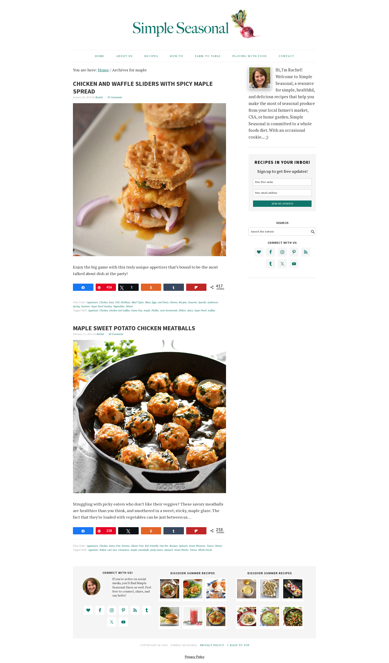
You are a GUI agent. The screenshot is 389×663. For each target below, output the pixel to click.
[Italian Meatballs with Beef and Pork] (215, 624)
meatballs (143, 549)
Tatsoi (210, 545)
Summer (85, 306)
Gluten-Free (137, 545)
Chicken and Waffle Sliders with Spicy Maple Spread (143, 87)
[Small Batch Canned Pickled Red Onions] (192, 624)
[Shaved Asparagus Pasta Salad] (269, 624)
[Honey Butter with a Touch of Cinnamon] (246, 596)
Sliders (182, 310)
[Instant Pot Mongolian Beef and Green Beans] (169, 596)
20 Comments (116, 334)
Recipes (183, 302)
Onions (173, 302)
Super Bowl (200, 310)
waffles (211, 310)
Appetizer (93, 310)
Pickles (155, 310)
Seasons (192, 302)
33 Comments (114, 97)
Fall (117, 302)
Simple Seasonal (194, 23)
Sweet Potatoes (197, 545)
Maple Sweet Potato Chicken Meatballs (134, 328)
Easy (111, 302)
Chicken (103, 302)
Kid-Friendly (151, 545)
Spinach (183, 545)
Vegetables (118, 306)
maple (147, 310)
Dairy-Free (114, 545)
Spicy (190, 310)
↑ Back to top (238, 645)
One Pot (164, 545)
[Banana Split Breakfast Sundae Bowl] (292, 596)
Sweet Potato (181, 549)
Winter (129, 306)
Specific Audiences (208, 302)
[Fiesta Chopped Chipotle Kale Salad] (292, 624)
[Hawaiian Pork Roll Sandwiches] (169, 624)
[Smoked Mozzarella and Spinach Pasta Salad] (246, 624)
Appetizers (92, 302)
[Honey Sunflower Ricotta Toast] (269, 596)
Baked (103, 549)
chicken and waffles (119, 310)
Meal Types (137, 302)
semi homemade (168, 310)
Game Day (136, 310)
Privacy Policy (212, 645)
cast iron (112, 549)
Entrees (126, 545)
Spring (76, 306)
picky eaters (156, 549)
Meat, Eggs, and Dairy (156, 302)
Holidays (125, 302)
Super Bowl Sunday (101, 306)
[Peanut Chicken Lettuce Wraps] (192, 596)
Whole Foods (205, 549)
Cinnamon (123, 549)
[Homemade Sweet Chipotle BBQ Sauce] (215, 596)
